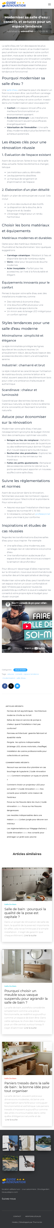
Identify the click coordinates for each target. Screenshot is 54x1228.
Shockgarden (43, 1189)
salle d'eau (21, 678)
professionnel (42, 514)
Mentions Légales (33, 1216)
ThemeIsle (37, 1222)
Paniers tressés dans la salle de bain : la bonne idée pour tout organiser (27, 1087)
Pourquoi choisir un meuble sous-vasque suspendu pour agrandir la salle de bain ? (26, 996)
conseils (18, 674)
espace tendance (31, 674)
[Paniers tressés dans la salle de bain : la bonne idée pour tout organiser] (27, 1058)
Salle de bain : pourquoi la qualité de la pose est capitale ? (25, 913)
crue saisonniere (29, 1189)
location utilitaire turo (11, 1189)
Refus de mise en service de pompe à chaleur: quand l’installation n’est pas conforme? (24, 724)
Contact (17, 1216)
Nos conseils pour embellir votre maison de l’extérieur (25, 793)
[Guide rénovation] (15, 4)
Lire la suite (30, 935)
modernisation (9, 678)
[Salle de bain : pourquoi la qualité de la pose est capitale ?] (27, 884)
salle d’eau (12, 90)
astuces (10, 674)
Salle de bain (20, 670)
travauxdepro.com (10, 1192)
